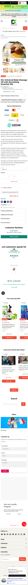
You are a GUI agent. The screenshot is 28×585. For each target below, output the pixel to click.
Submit (5, 471)
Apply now (14, 390)
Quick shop (9, 334)
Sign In (19, 514)
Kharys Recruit (5, 374)
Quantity (3, 172)
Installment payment (7, 88)
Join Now (8, 514)
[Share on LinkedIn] (8, 202)
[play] (14, 422)
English (13, 566)
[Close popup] (25, 568)
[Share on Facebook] (2, 202)
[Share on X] (5, 202)
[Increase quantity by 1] (14, 176)
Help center (6, 575)
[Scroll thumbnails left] (2, 70)
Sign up (22, 559)
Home (2, 35)
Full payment (5, 86)
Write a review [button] (14, 237)
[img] (14, 251)
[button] (13, 273)
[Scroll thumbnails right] (26, 70)
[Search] (25, 28)
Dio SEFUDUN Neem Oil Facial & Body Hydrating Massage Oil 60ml (8, 326)
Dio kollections (5, 329)
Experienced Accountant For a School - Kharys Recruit (8, 371)
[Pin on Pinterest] (11, 202)
